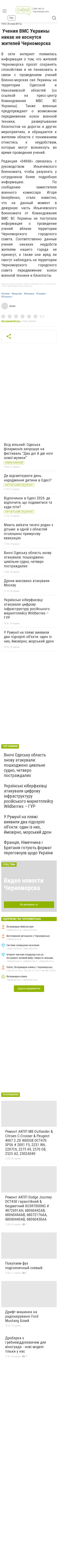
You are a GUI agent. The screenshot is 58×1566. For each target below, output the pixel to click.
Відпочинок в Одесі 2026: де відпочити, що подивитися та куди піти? (28, 502)
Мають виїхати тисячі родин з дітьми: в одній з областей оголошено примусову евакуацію (28, 531)
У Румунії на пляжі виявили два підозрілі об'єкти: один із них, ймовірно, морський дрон (29, 636)
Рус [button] (12, 17)
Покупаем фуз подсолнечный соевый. (24, 1265)
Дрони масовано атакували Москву (26, 583)
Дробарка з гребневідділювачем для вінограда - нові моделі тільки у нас (25, 1345)
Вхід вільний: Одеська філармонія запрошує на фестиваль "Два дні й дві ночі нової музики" (28, 451)
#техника (41, 293)
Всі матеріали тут (29, 904)
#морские (17, 293)
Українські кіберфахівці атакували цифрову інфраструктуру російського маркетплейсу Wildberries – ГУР (27, 609)
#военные (29, 293)
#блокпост (7, 296)
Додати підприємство (29, 988)
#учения (5, 293)
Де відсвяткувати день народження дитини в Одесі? (28, 477)
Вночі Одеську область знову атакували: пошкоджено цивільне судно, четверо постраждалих (27, 559)
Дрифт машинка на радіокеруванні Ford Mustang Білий (21, 1316)
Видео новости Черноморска (24, 884)
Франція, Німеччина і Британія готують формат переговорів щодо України (28, 847)
